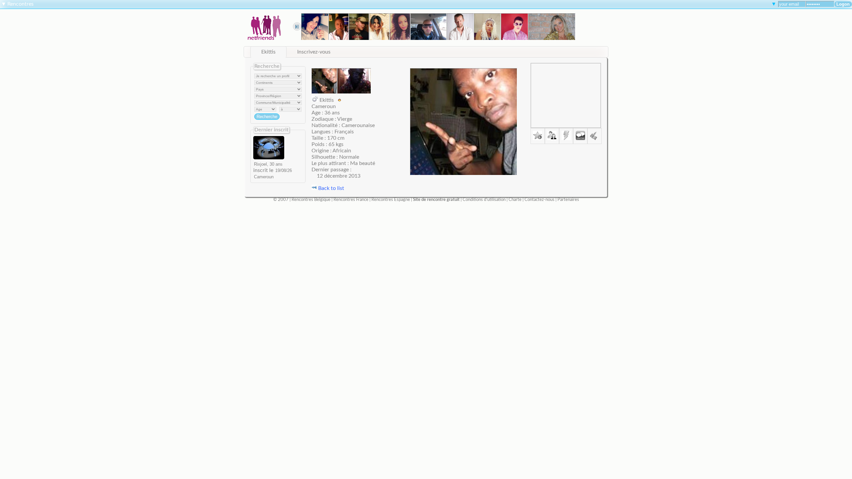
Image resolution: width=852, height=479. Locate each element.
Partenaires (568, 200)
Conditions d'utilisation (484, 200)
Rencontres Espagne (390, 200)
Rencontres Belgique (311, 200)
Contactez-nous (539, 200)
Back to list (330, 188)
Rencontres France (350, 200)
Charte (515, 200)
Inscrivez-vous (313, 52)
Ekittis (268, 52)
